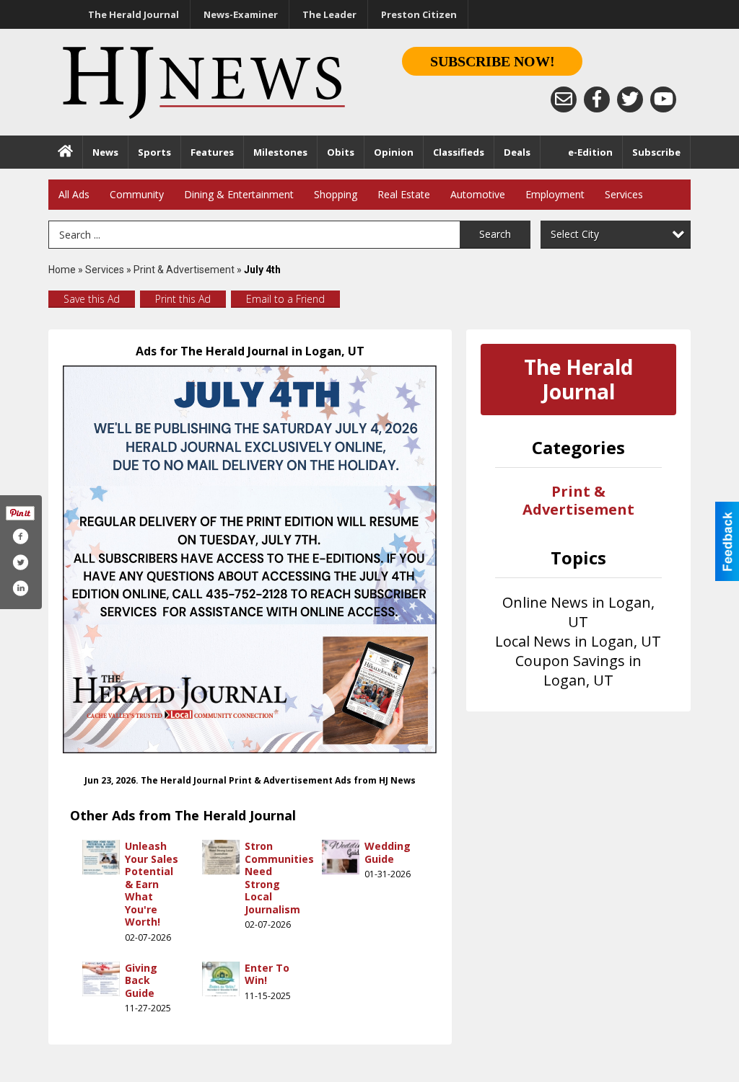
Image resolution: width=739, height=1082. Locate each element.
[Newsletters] (564, 99)
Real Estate (403, 194)
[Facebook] (597, 99)
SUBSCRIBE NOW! (492, 61)
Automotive (477, 194)
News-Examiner (241, 14)
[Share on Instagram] (20, 588)
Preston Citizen (419, 14)
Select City (575, 234)
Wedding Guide (387, 852)
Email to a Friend (285, 299)
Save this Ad (92, 299)
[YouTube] (663, 99)
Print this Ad (183, 299)
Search (495, 234)
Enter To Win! (267, 974)
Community (137, 194)
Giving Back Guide (141, 980)
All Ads (73, 194)
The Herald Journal (133, 14)
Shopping (335, 194)
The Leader (329, 14)
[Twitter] (630, 99)
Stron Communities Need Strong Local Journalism (279, 877)
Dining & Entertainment (239, 194)
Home (62, 269)
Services (624, 194)
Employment (555, 194)
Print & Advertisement (184, 269)
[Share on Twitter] (20, 562)
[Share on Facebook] (20, 536)
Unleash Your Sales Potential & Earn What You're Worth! (151, 883)
